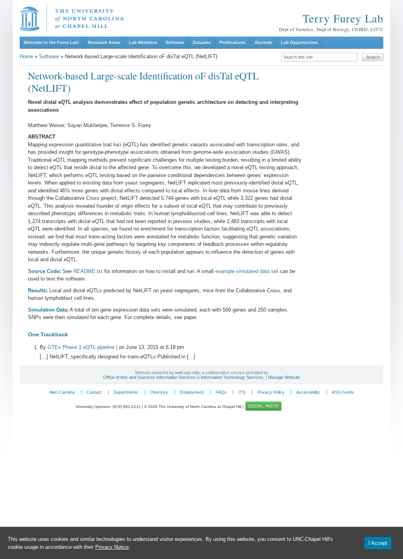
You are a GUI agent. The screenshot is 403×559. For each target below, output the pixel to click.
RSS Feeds (343, 392)
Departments (125, 392)
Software (175, 42)
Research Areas (104, 42)
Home (26, 56)
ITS (241, 392)
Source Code (43, 271)
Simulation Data (47, 310)
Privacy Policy (271, 392)
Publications (233, 42)
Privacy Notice (112, 547)
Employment (191, 392)
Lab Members (143, 42)
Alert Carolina (62, 392)
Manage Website (284, 377)
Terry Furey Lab (343, 18)
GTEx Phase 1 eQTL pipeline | (82, 347)
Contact (94, 392)
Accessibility (308, 392)
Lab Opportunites (299, 42)
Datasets (202, 42)
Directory (159, 392)
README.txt (88, 271)
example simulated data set (246, 271)
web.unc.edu (187, 372)
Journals (263, 42)
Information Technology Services (232, 377)
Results (37, 290)
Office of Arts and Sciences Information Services (149, 377)
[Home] (72, 18)
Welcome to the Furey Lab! (51, 42)
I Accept (377, 543)
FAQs (221, 392)
